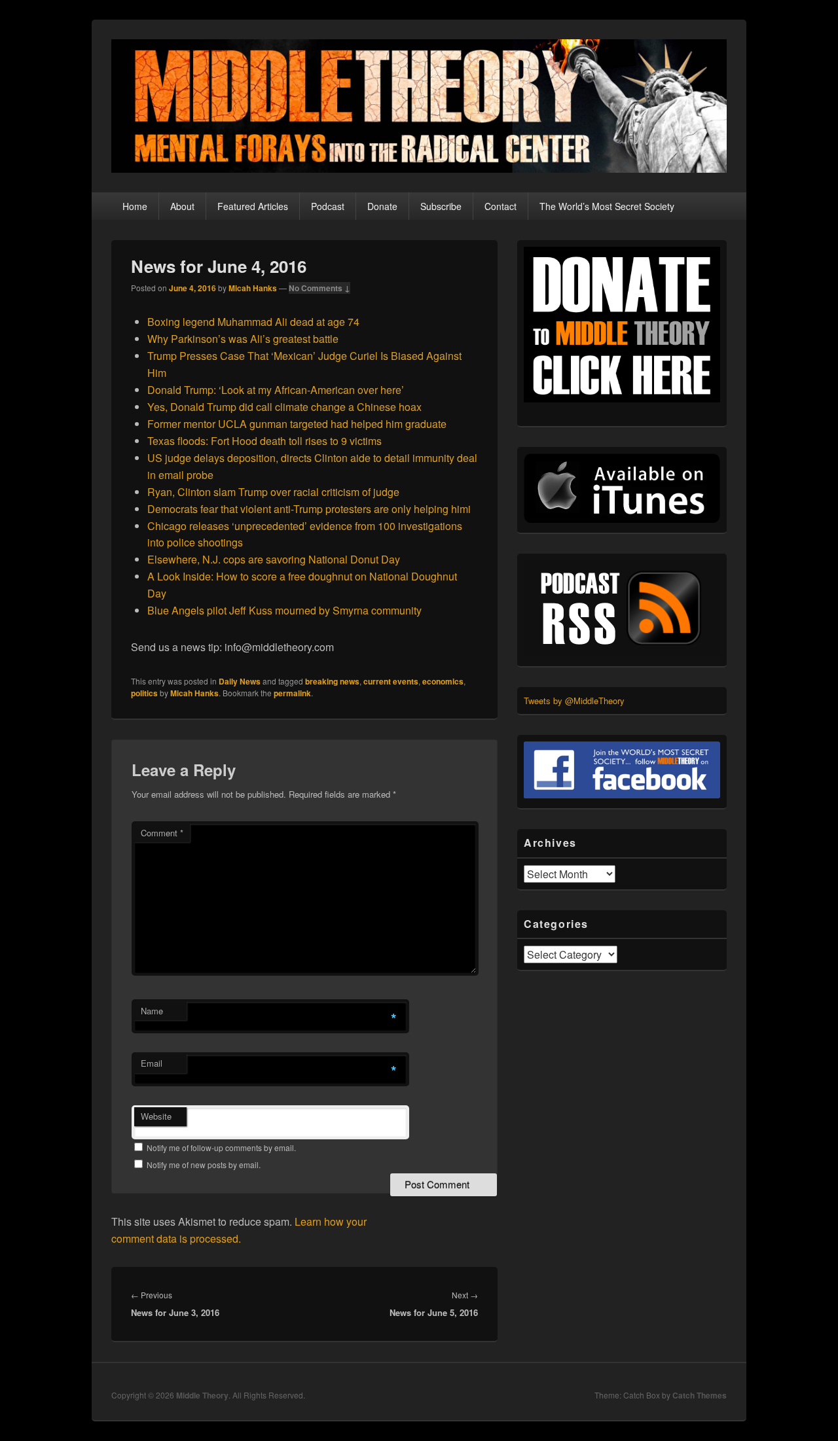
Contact (500, 206)
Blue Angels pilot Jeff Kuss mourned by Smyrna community (284, 610)
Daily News (240, 681)
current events (390, 681)
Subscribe (441, 206)
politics (144, 693)
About (182, 206)
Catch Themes (699, 1395)
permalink (292, 693)
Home (134, 206)
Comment (162, 833)
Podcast (327, 206)
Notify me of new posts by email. (204, 1164)
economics (443, 681)
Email (151, 1063)
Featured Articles (252, 206)
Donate (382, 206)
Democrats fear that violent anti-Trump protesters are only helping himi (309, 508)
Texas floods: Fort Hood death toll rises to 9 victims (264, 440)
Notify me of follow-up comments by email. (221, 1147)
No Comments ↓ (319, 288)
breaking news (332, 681)
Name (152, 1011)
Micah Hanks (252, 288)
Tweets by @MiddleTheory (574, 700)
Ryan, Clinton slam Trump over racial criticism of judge (273, 491)
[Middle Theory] (419, 168)
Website (156, 1116)
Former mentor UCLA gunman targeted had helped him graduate (296, 423)
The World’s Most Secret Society (606, 206)
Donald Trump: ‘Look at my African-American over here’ (275, 389)
